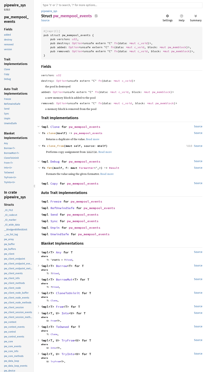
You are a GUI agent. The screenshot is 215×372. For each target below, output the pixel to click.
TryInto (67, 354)
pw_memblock (177, 47)
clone (51, 133)
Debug (55, 161)
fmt (49, 167)
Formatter (86, 167)
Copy (54, 183)
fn (115, 43)
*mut (133, 43)
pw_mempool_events (84, 127)
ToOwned (62, 327)
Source (45, 20)
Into (65, 313)
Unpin (55, 228)
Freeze (55, 201)
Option (77, 43)
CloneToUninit (68, 293)
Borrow (61, 266)
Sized (68, 259)
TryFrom (67, 340)
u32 (74, 39)
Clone (55, 127)
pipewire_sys (49, 11)
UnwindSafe (59, 234)
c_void (143, 43)
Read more (92, 139)
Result (114, 167)
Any (58, 252)
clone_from (55, 145)
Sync (54, 221)
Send (54, 214)
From (59, 307)
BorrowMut (64, 279)
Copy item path (96, 16)
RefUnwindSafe (62, 208)
